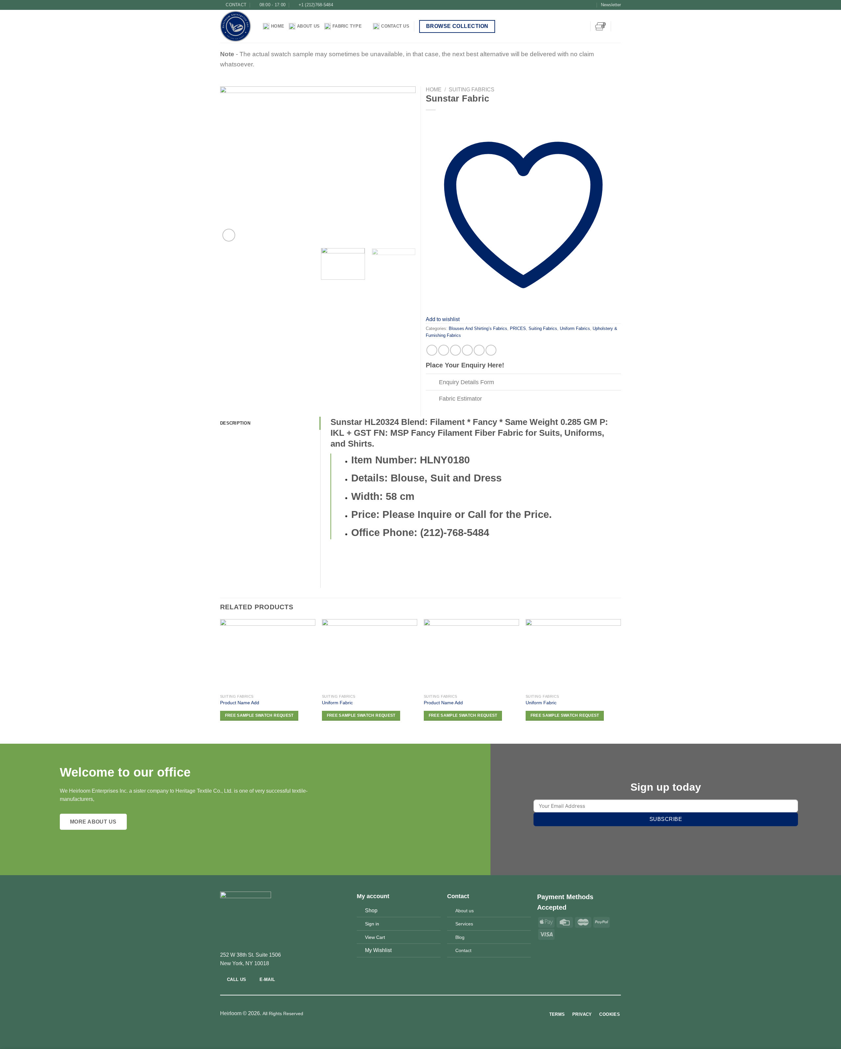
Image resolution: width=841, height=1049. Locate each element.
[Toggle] (432, 383)
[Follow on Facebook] (572, 5)
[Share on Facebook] (431, 350)
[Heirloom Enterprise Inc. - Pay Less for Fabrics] (236, 26)
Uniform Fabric (337, 702)
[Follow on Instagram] (578, 5)
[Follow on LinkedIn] (432, 1014)
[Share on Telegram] (491, 350)
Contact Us (395, 26)
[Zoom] (228, 235)
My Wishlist (378, 950)
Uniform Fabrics (575, 328)
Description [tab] (235, 423)
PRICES (518, 328)
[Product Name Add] (267, 655)
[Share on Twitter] (443, 350)
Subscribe (665, 819)
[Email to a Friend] (455, 350)
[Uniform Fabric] (369, 655)
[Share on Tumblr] (479, 350)
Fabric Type (347, 26)
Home (277, 26)
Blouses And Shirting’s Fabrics (478, 328)
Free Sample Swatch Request (259, 715)
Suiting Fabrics (471, 89)
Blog (460, 937)
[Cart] (600, 26)
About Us (308, 26)
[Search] (618, 26)
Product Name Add (239, 702)
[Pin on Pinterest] (467, 350)
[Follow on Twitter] (585, 5)
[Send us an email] (591, 5)
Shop (371, 910)
